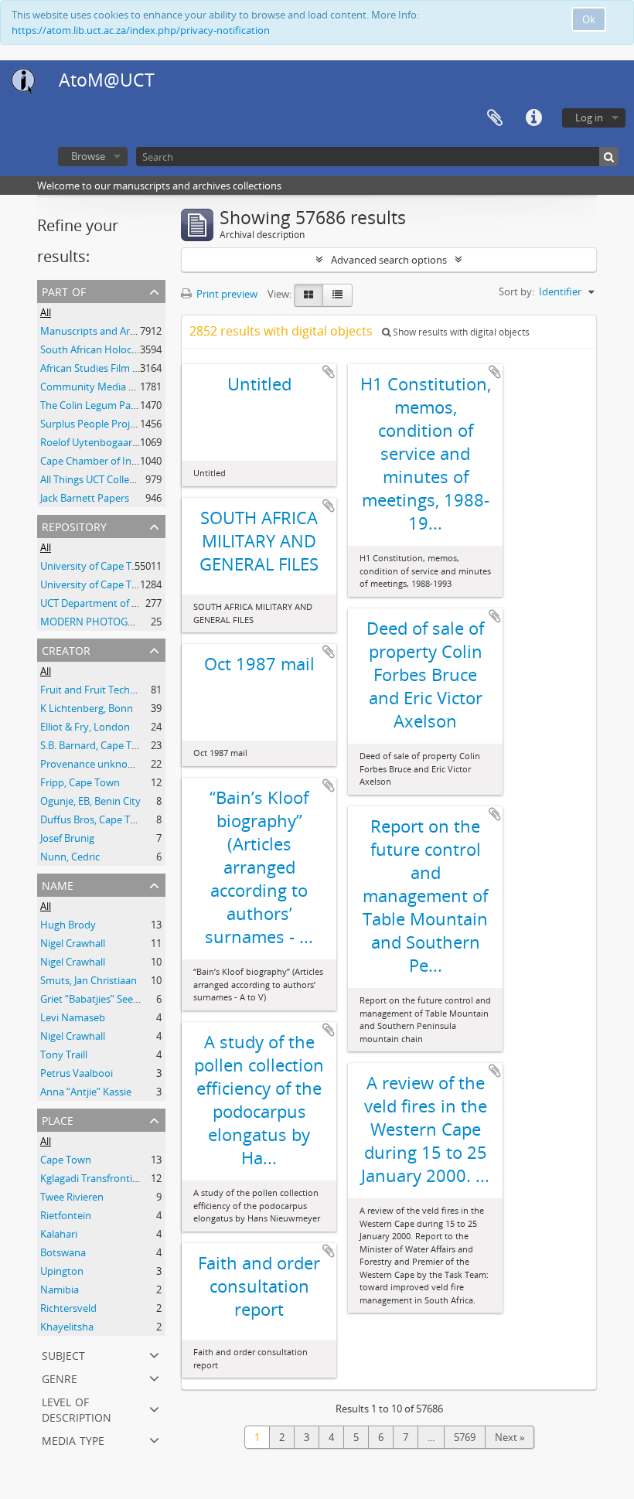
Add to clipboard (328, 372)
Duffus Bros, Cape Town (95, 819)
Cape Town (65, 1160)
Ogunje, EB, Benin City (90, 801)
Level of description (76, 1408)
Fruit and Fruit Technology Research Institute (143, 690)
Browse (88, 156)
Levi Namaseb (72, 1017)
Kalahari (58, 1234)
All (45, 312)
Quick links (533, 118)
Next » (509, 1437)
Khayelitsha (67, 1327)
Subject (63, 1354)
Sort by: (516, 291)
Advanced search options (389, 260)
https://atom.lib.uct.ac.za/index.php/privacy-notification (141, 30)
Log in (589, 117)
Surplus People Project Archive (110, 424)
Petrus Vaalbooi (76, 1073)
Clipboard (495, 118)
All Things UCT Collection (96, 479)
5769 (465, 1437)
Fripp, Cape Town (80, 782)
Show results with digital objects (460, 332)
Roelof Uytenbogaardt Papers (108, 442)
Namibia (59, 1289)
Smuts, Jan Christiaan (88, 980)
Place (57, 1119)
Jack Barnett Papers (84, 498)
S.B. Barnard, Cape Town (96, 745)
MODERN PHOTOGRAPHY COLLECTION (131, 622)
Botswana (63, 1252)
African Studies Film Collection (109, 368)
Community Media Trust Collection (120, 386)
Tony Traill (63, 1054)
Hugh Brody (68, 925)
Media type (73, 1439)
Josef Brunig (67, 838)
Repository (74, 525)
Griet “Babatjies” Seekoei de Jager (115, 999)
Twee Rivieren (72, 1197)
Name (57, 884)
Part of (64, 290)
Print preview (225, 294)
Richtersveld (68, 1308)
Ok (588, 19)
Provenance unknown (90, 764)
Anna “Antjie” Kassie (85, 1092)
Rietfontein (65, 1215)
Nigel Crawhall (72, 943)
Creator (66, 649)
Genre (59, 1377)
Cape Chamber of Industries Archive (122, 461)
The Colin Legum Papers (95, 405)
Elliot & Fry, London (85, 727)
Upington (62, 1271)
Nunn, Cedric (70, 857)
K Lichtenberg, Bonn (86, 708)
